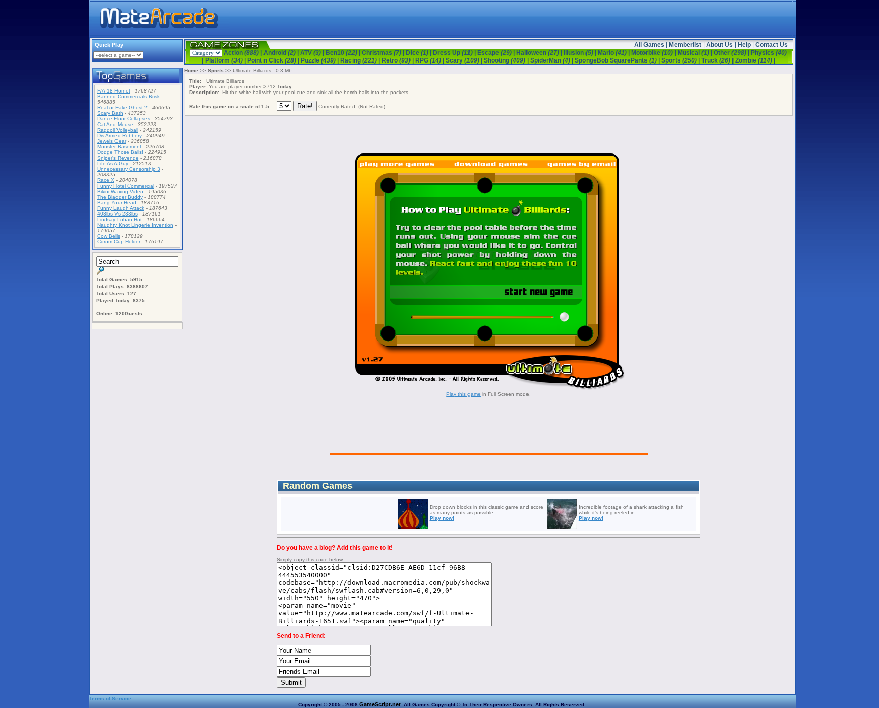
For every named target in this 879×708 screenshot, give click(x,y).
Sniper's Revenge (118, 158)
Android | (281, 52)
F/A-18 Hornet (113, 91)
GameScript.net (380, 704)
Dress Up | (455, 52)
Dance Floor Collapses (123, 118)
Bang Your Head (116, 202)
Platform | (226, 60)
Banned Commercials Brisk (128, 96)
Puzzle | (320, 60)
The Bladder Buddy (120, 197)
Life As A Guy (112, 163)
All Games (649, 44)
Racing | (361, 60)
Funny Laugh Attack (120, 208)
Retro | (398, 60)
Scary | (465, 60)
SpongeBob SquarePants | (618, 60)
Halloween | (540, 52)
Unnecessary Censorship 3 (128, 169)
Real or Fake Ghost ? (122, 107)
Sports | (681, 60)
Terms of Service (110, 698)
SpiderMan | (552, 60)
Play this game (463, 394)
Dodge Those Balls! (120, 152)
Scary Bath (110, 113)
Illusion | (581, 52)
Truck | (718, 60)
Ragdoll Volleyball (117, 130)
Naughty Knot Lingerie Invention (135, 225)
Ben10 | (344, 52)
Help (744, 44)
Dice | (419, 52)
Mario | (614, 52)
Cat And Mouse (115, 124)
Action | (243, 52)
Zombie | (755, 60)
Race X (105, 180)
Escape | (496, 52)
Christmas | (384, 52)
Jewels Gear (111, 141)
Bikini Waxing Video (120, 191)
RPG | (430, 60)
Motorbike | (654, 52)
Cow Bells (108, 236)
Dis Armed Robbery (119, 135)
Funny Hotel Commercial (125, 186)
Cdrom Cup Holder (118, 241)
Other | (732, 52)
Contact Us (771, 44)
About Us (719, 44)
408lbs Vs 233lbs (117, 214)
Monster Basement (119, 146)
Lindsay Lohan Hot (119, 219)
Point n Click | (274, 60)
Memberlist (685, 44)
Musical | (696, 52)
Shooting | (507, 60)
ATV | (313, 52)
